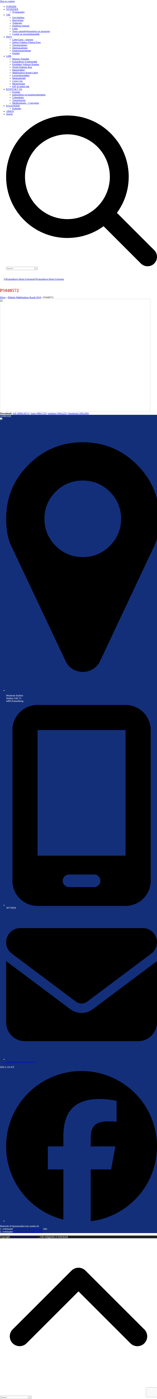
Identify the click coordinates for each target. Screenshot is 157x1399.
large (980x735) (38, 413)
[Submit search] (36, 268)
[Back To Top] (78, 1394)
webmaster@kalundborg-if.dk (20, 1062)
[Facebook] (81, 1221)
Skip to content (7, 1)
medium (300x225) (57, 413)
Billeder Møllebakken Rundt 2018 (24, 297)
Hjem (2, 297)
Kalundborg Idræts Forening (24, 1237)
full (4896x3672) (21, 413)
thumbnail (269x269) (78, 413)
